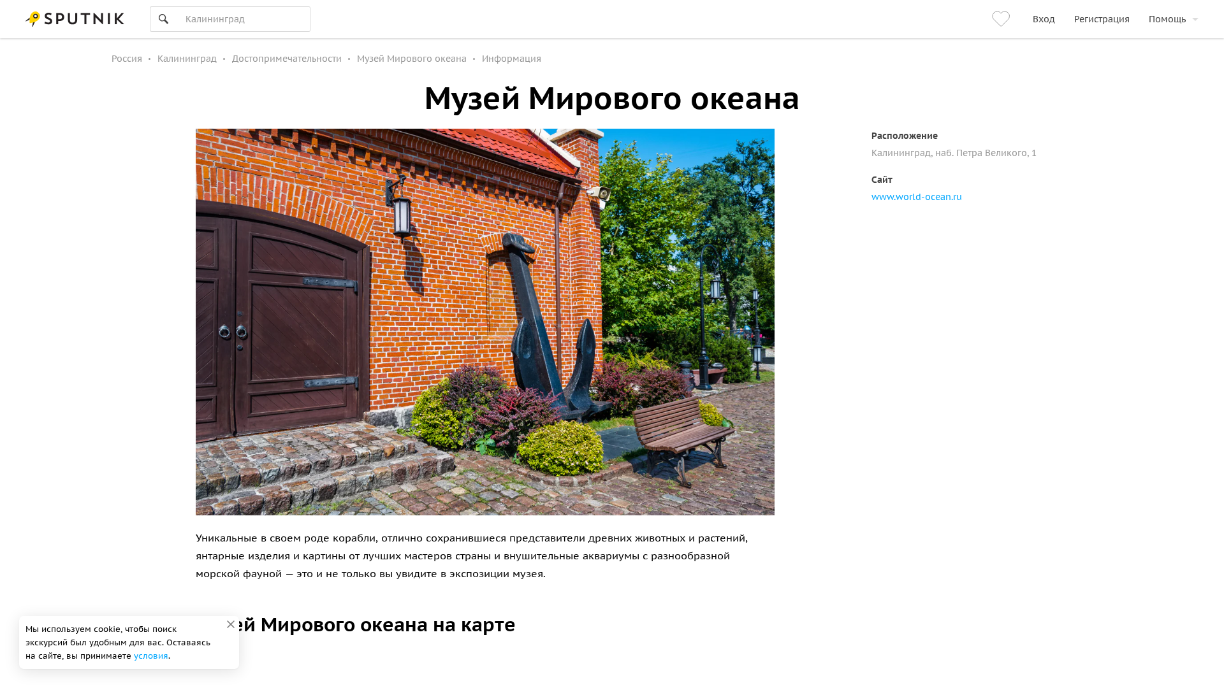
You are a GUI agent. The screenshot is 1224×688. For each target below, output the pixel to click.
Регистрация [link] (1102, 19)
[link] (1003, 19)
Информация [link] (511, 58)
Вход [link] (1044, 19)
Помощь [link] (1167, 19)
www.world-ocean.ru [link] (916, 197)
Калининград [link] (187, 58)
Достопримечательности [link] (287, 58)
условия (151, 655)
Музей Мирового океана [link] (412, 58)
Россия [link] (127, 58)
